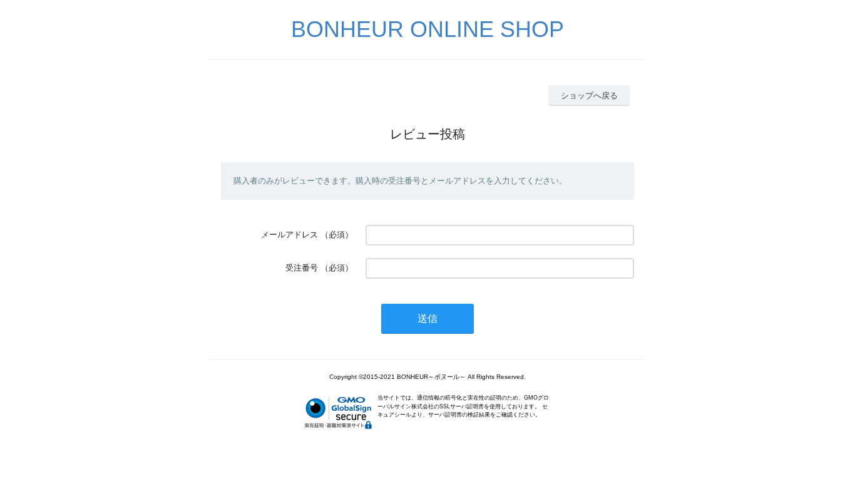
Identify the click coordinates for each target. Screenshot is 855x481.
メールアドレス (289, 234)
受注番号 (301, 267)
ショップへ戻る (589, 95)
